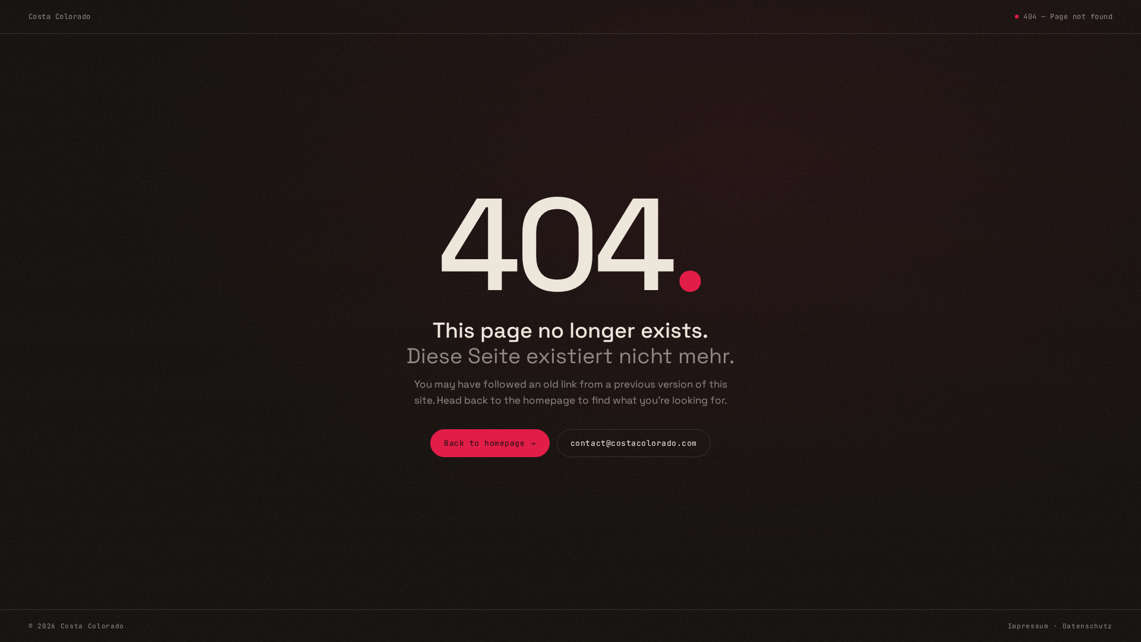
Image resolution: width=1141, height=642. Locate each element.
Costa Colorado (60, 16)
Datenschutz (1087, 626)
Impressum (1028, 626)
